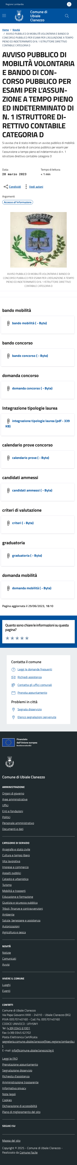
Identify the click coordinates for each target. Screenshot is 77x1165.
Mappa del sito (11, 1140)
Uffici (5, 805)
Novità (16, 30)
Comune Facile (29, 1152)
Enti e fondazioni (12, 811)
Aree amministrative (14, 799)
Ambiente (8, 914)
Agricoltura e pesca (14, 932)
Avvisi (6, 964)
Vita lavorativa (11, 861)
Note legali (9, 1094)
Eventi (6, 991)
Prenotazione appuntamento (20, 1064)
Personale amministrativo (18, 823)
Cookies (7, 1100)
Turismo (7, 885)
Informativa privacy (14, 1088)
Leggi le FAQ (10, 1058)
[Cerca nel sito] (66, 15)
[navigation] (4, 15)
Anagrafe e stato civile (16, 849)
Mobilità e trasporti (14, 891)
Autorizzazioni (10, 926)
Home (5, 30)
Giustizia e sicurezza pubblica (20, 902)
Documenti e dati (12, 829)
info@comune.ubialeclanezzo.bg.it (33, 1050)
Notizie (6, 952)
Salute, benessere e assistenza (21, 920)
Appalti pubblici (11, 873)
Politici (6, 817)
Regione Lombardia (15, 4)
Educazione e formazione (17, 896)
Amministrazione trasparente (20, 1082)
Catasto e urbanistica (15, 879)
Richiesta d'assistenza (16, 1076)
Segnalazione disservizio (17, 1070)
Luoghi (6, 985)
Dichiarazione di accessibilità (19, 1106)
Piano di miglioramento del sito (21, 1112)
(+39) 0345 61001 (18, 1028)
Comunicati (9, 958)
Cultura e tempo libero (16, 855)
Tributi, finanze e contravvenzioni (22, 908)
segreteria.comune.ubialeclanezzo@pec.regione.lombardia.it (38, 1043)
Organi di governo (13, 793)
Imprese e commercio (15, 867)
